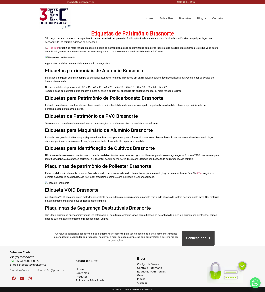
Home (150, 18)
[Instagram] (30, 278)
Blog (200, 18)
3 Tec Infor (53, 47)
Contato (217, 18)
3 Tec (199, 173)
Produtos (185, 18)
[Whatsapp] (255, 282)
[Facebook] (14, 278)
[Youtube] (22, 278)
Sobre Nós (166, 18)
